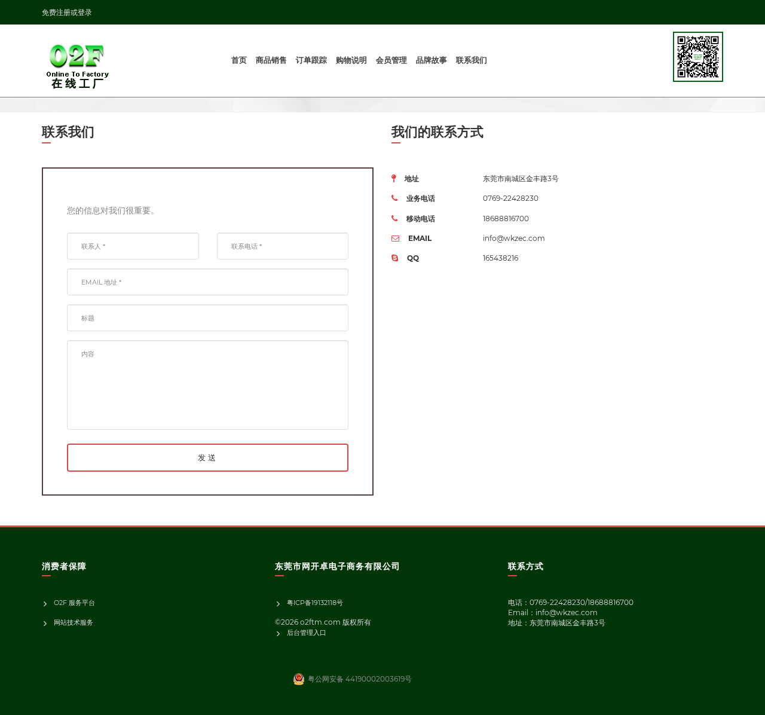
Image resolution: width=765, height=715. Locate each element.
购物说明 (351, 60)
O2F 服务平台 (74, 602)
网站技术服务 (73, 622)
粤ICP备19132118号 (315, 602)
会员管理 (391, 60)
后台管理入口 (306, 632)
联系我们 (471, 60)
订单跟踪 (311, 60)
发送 (208, 457)
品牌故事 (431, 60)
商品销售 (271, 60)
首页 (239, 60)
